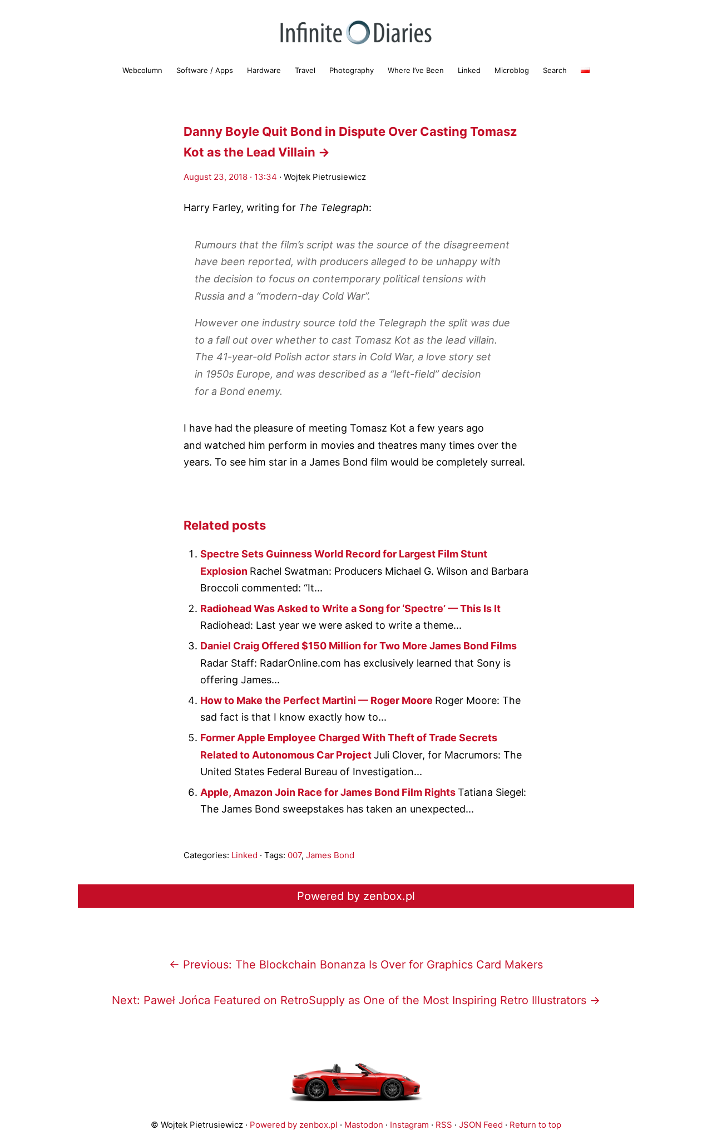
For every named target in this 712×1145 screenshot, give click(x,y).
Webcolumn (142, 70)
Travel (305, 70)
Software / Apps (204, 70)
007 (294, 855)
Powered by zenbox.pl (356, 896)
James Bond (330, 855)
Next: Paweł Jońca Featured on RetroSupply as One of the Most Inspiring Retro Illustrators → (356, 1000)
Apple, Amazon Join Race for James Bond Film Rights (329, 792)
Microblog (512, 70)
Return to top (535, 1124)
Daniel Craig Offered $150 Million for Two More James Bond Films (358, 646)
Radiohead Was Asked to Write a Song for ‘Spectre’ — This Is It (350, 608)
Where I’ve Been (416, 70)
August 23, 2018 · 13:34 (230, 177)
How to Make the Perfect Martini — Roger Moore (317, 700)
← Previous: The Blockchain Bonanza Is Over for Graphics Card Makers (356, 964)
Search (555, 70)
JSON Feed (481, 1124)
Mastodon (363, 1124)
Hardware (264, 70)
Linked (469, 70)
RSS (444, 1124)
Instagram (409, 1124)
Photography (351, 70)
